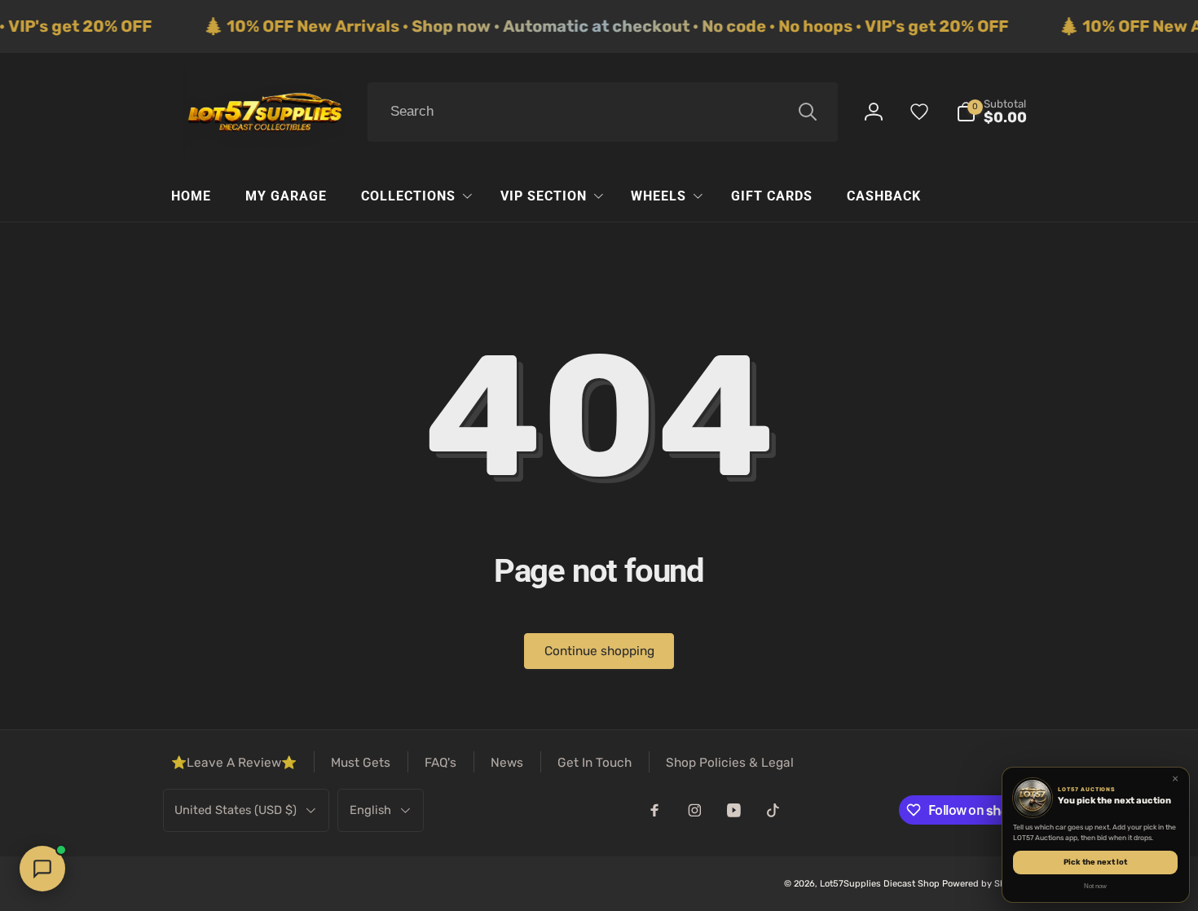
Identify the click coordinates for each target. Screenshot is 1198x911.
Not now (1095, 886)
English (370, 810)
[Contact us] (42, 868)
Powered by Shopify (984, 883)
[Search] (808, 112)
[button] (992, 112)
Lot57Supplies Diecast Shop (880, 883)
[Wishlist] (919, 111)
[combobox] (603, 112)
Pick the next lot (1095, 861)
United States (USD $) (235, 810)
